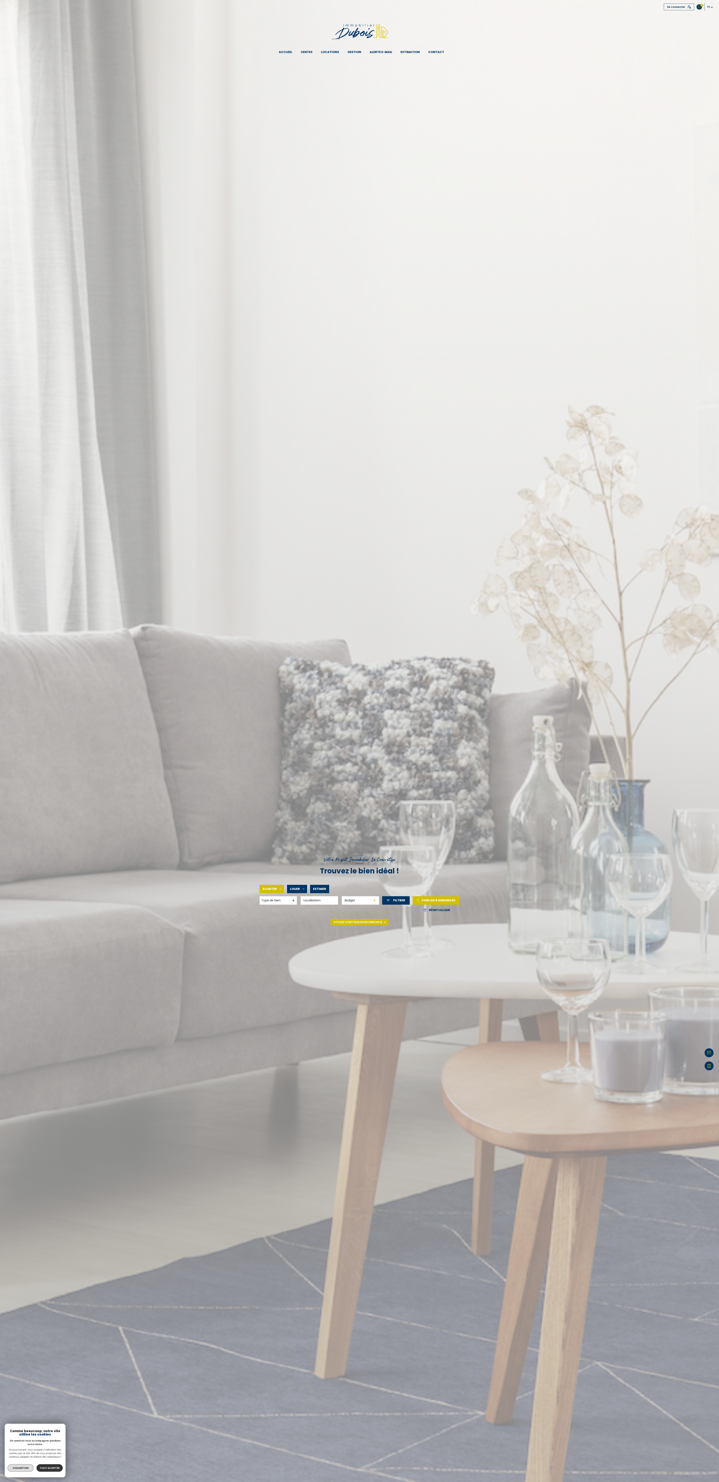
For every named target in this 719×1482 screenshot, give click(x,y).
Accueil (285, 52)
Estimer (319, 889)
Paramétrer (21, 1468)
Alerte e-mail (381, 52)
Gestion (354, 52)
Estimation (410, 52)
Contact (436, 52)
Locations (330, 52)
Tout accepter (50, 1468)
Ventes (307, 52)
